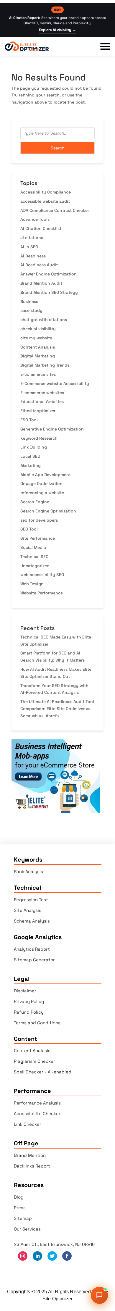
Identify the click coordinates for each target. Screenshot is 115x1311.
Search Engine (34, 501)
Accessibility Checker (37, 1113)
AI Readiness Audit (39, 264)
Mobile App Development (45, 474)
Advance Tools (35, 219)
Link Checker (27, 1124)
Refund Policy (29, 1012)
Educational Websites (42, 401)
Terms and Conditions (37, 1022)
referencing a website (42, 492)
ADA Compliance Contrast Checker (54, 210)
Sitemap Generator (34, 959)
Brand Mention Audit (41, 283)
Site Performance (37, 538)
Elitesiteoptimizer (37, 410)
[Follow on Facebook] (67, 1256)
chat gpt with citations (43, 319)
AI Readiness (33, 256)
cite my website (36, 338)
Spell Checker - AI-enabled (42, 1072)
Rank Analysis (28, 871)
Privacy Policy (29, 1001)
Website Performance (41, 593)
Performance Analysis (37, 1103)
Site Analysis (27, 910)
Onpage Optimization (41, 483)
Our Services (27, 1229)
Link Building (33, 447)
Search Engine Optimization (48, 511)
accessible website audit (45, 201)
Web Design (32, 583)
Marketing (30, 465)
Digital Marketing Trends (44, 365)
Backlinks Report (32, 1166)
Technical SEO (34, 556)
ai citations (31, 237)
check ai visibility (38, 328)
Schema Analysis (32, 921)
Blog (19, 1197)
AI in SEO (29, 246)
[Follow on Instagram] (22, 1256)
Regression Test (31, 899)
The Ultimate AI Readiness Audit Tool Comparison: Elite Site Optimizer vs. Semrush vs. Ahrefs (57, 708)
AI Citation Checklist (40, 228)
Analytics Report (32, 949)
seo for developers (39, 520)
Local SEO (30, 456)
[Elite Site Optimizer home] (27, 46)
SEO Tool (29, 529)
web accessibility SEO (42, 574)
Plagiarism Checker (34, 1061)
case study (31, 310)
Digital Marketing (37, 356)
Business (29, 301)
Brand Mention (30, 1155)
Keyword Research (39, 438)
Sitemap (23, 1218)
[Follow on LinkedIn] (37, 1256)
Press (20, 1207)
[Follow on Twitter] (52, 1256)
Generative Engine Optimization (52, 429)
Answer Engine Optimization (48, 274)
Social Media (33, 547)
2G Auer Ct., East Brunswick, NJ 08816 (54, 1244)
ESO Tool (29, 420)
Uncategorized (35, 565)
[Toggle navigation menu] (105, 46)
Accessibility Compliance (45, 192)
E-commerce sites (38, 374)
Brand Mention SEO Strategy (49, 292)
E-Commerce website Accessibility (54, 383)
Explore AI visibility (57, 30)
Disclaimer (25, 991)
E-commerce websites (42, 392)
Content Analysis (37, 347)
